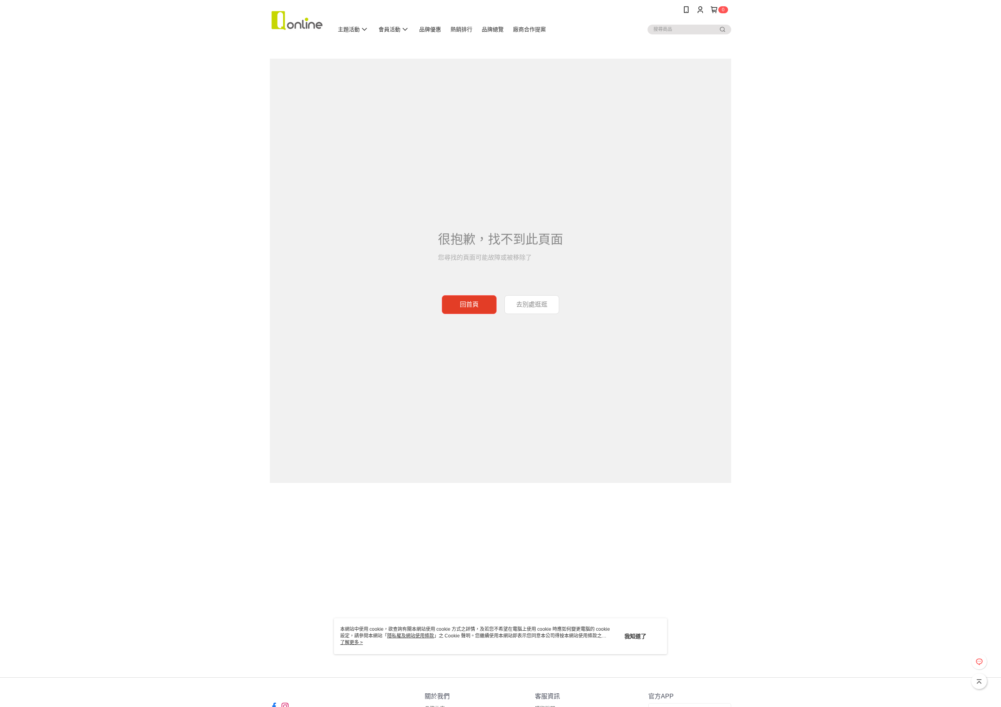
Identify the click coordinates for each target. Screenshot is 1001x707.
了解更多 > (351, 642)
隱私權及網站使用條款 (410, 636)
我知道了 (635, 636)
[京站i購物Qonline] (297, 20)
